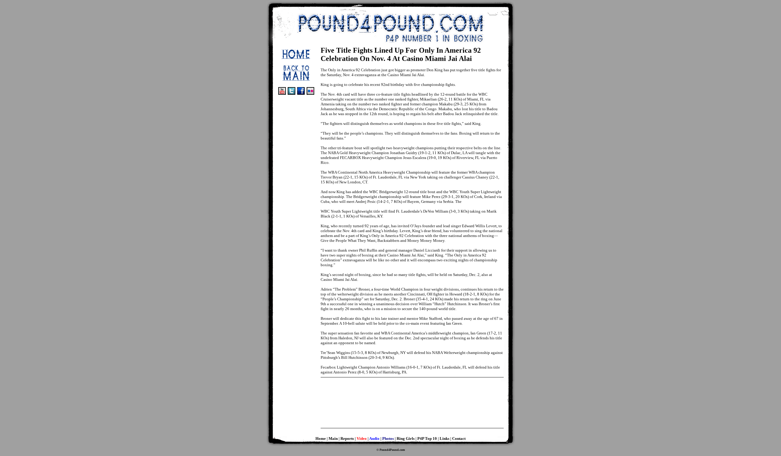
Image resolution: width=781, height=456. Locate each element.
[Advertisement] (296, 138)
